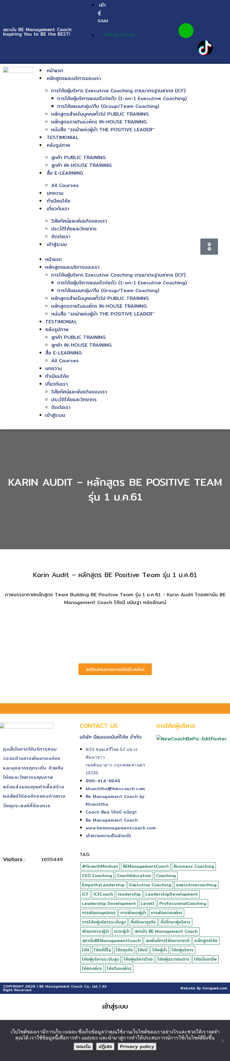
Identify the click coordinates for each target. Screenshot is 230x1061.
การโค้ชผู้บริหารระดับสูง (104, 922)
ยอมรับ (83, 1046)
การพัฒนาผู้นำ (133, 912)
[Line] (185, 30)
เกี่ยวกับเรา (58, 208)
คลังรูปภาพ (58, 145)
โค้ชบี (143, 950)
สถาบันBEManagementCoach (111, 940)
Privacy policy (137, 1046)
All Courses (65, 185)
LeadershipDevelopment (172, 894)
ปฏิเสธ (105, 1046)
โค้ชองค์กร (92, 968)
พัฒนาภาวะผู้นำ (95, 931)
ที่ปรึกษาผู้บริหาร (175, 922)
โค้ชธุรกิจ (124, 950)
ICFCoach (103, 894)
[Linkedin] (185, 47)
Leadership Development (109, 903)
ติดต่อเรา (60, 236)
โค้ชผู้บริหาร (182, 950)
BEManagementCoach (146, 866)
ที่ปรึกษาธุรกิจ (143, 922)
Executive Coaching (150, 885)
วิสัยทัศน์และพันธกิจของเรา (79, 221)
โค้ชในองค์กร (119, 968)
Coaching (166, 875)
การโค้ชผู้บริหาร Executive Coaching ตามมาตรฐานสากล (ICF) (118, 90)
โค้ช (85, 950)
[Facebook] (185, 13)
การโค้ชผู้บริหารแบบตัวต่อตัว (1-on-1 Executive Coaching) (122, 98)
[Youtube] (205, 13)
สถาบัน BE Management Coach (166, 931)
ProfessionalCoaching (182, 903)
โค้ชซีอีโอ (102, 950)
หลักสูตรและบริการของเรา (74, 78)
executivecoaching (196, 885)
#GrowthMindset (100, 866)
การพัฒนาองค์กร (166, 912)
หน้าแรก (55, 70)
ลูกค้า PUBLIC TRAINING (78, 157)
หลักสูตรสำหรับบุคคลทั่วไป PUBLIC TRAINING (100, 114)
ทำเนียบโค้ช (58, 201)
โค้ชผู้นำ (159, 950)
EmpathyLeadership (103, 885)
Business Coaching (194, 866)
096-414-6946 (119, 34)
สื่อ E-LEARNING (65, 173)
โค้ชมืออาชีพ (205, 959)
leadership (129, 894)
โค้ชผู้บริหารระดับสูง (100, 959)
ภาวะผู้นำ (122, 931)
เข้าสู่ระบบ (57, 244)
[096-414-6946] (106, 27)
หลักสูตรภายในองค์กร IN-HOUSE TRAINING (99, 122)
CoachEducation (134, 875)
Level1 (148, 903)
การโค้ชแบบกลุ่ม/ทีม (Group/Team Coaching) (108, 106)
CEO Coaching (97, 875)
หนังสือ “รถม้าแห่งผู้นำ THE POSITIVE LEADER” (103, 129)
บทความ (55, 193)
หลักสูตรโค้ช (206, 940)
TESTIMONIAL (62, 137)
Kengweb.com (214, 988)
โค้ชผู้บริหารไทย (138, 959)
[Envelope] (205, 30)
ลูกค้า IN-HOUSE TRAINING (81, 165)
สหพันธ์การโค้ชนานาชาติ (168, 940)
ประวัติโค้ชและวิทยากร (74, 229)
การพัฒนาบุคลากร (99, 912)
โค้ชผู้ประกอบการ (173, 959)
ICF (85, 894)
